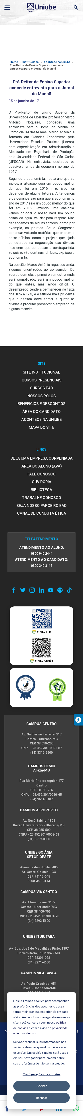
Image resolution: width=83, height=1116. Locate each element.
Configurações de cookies (41, 1074)
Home (14, 62)
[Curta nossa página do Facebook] (13, 590)
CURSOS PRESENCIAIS (42, 380)
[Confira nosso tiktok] (69, 590)
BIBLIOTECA (41, 490)
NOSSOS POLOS (41, 396)
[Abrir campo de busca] (76, 7)
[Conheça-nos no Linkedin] (41, 590)
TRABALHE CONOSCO (41, 497)
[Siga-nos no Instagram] (32, 590)
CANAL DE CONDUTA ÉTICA (41, 513)
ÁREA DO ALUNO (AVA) (41, 466)
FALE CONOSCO (41, 474)
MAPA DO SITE (41, 427)
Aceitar (42, 1086)
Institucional (30, 62)
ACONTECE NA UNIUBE (41, 419)
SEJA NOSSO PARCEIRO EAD (41, 505)
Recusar (41, 1097)
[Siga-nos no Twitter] (22, 590)
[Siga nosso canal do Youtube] (50, 590)
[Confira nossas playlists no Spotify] (60, 590)
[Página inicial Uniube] (41, 7)
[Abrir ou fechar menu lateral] (7, 7)
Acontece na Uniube (57, 62)
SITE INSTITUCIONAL (41, 372)
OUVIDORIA (41, 482)
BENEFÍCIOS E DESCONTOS (41, 403)
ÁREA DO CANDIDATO (41, 411)
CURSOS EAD (41, 388)
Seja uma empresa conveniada (41, 458)
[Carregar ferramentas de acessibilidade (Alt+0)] (78, 720)
